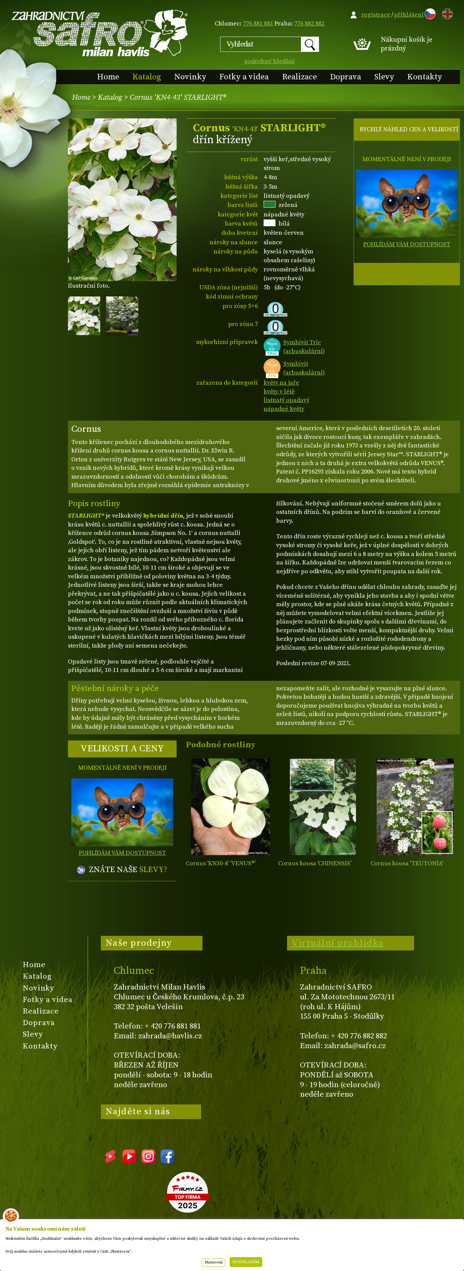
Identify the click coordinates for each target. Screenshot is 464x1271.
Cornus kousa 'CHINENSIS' (314, 863)
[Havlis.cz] (100, 32)
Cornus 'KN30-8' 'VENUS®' (220, 863)
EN (446, 13)
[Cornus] (230, 806)
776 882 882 (309, 23)
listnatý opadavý (286, 400)
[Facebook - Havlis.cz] (167, 1161)
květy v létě (279, 392)
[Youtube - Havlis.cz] (129, 1161)
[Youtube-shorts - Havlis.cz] (110, 1161)
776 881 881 (258, 23)
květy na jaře (281, 383)
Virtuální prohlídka (337, 943)
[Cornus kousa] (323, 806)
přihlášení (409, 15)
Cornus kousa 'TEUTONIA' (407, 863)
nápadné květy (284, 409)
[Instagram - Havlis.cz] (148, 1161)
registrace (375, 15)
